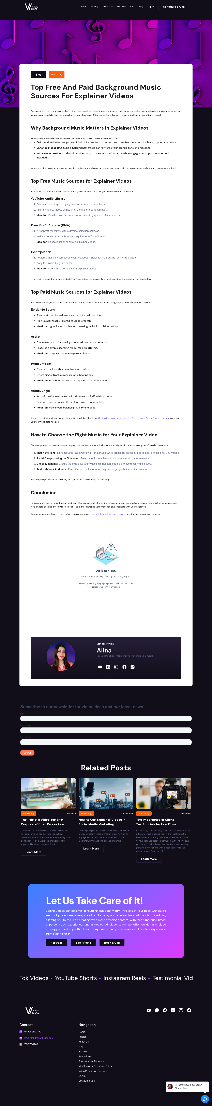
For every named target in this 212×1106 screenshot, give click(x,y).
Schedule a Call (87, 1080)
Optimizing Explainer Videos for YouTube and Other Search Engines (133, 418)
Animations (85, 1056)
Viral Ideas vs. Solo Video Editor (95, 1066)
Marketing (56, 74)
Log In (151, 6)
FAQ (132, 6)
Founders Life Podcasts (91, 1061)
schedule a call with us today (107, 514)
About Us (108, 6)
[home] (41, 6)
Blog (141, 6)
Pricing (94, 6)
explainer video (90, 111)
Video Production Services (93, 1071)
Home (84, 6)
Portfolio (121, 6)
